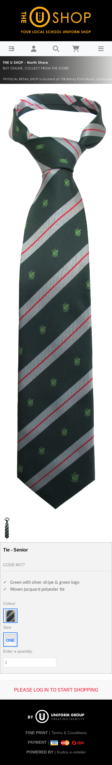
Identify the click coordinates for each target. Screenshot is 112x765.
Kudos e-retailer (71, 752)
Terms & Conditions (69, 732)
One (10, 640)
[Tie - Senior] (56, 298)
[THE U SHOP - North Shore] (56, 19)
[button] (11, 49)
